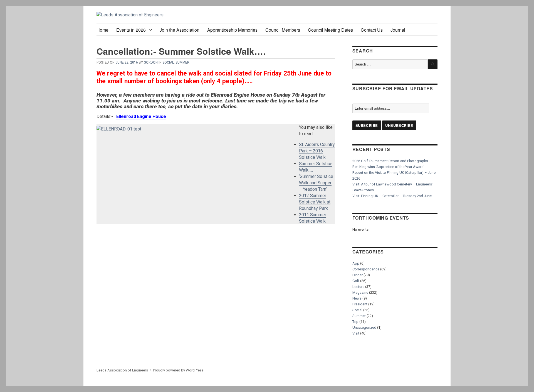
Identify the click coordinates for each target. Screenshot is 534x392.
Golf (355, 281)
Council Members (282, 30)
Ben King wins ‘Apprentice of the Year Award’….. (390, 167)
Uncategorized (364, 327)
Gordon (151, 62)
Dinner (357, 275)
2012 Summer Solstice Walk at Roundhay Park (314, 202)
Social (168, 62)
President (359, 304)
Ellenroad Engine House (141, 116)
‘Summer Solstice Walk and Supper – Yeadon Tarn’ (316, 183)
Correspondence (365, 269)
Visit (355, 333)
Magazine (360, 292)
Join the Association (179, 30)
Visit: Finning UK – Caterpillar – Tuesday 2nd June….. (394, 196)
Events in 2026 (131, 30)
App (355, 263)
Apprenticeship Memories (232, 30)
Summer (182, 62)
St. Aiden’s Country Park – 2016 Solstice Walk (317, 151)
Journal (397, 30)
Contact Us (372, 30)
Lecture (358, 287)
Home (102, 30)
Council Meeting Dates (330, 30)
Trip (355, 322)
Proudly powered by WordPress (178, 370)
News (357, 298)
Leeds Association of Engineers (122, 370)
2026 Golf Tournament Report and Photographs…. (391, 161)
